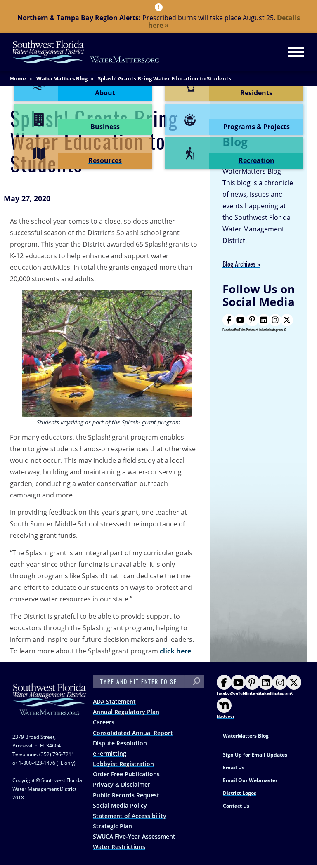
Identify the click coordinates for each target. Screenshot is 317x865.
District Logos (239, 793)
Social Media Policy (120, 805)
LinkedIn (263, 329)
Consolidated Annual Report (133, 733)
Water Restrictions (119, 847)
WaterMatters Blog (62, 78)
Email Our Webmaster (250, 780)
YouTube (240, 329)
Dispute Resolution (120, 743)
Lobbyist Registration (123, 764)
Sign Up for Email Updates (255, 754)
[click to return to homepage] (49, 707)
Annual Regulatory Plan (126, 712)
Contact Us (236, 805)
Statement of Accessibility (129, 816)
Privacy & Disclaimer (121, 784)
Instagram (276, 329)
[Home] (86, 51)
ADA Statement (114, 701)
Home (18, 78)
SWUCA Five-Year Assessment (134, 836)
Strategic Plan (112, 826)
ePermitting (109, 753)
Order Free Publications (126, 774)
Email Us (233, 767)
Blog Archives (238, 264)
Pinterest (252, 329)
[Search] (196, 681)
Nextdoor (225, 716)
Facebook (229, 329)
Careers (103, 722)
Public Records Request (126, 795)
